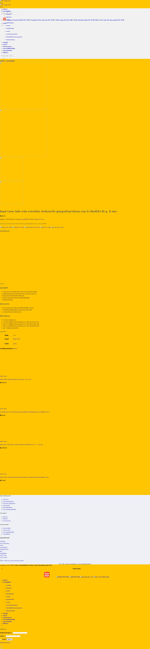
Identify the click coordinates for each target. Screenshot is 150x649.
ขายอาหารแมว (6, 530)
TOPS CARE (3, 557)
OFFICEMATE (3, 547)
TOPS (1, 545)
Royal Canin (38, 219)
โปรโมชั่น (5, 43)
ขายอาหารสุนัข (6, 528)
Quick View (3, 376)
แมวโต (15, 344)
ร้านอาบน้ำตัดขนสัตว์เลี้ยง (9, 509)
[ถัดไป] (2, 648)
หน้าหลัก (2, 61)
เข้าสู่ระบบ (9, 639)
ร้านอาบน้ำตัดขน (7, 50)
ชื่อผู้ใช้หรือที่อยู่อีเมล (6, 633)
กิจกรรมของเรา (7, 47)
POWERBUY (3, 553)
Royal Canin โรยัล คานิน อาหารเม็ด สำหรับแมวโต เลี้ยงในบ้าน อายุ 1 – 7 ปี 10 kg (21, 445)
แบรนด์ (5, 44)
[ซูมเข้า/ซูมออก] (2, 646)
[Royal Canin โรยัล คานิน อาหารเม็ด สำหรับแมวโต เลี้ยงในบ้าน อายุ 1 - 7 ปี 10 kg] (23, 439)
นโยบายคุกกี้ (6, 505)
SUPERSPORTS (4, 549)
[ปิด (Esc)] (0, 646)
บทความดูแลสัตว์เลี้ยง (8, 532)
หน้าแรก (5, 9)
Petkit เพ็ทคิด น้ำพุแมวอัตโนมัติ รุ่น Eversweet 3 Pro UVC (15, 379)
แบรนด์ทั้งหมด (6, 534)
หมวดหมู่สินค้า (7, 11)
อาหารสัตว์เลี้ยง (10, 61)
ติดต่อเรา (5, 517)
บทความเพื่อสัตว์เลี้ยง (9, 48)
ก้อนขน (15, 349)
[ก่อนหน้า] (0, 648)
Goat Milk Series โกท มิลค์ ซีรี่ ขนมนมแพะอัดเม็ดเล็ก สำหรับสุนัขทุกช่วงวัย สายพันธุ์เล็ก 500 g (24, 412)
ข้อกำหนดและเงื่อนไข (8, 502)
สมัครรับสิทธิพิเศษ (7, 507)
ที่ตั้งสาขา (5, 53)
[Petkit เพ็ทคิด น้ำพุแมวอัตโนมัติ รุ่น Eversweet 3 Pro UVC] (23, 374)
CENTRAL (2, 541)
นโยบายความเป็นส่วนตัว (9, 503)
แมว (43, 219)
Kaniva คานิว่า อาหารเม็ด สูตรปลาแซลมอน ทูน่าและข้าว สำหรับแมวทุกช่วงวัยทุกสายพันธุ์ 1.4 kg (24, 477)
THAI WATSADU (4, 543)
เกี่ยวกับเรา (6, 499)
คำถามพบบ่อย (7, 521)
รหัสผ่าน (2, 636)
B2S (1, 551)
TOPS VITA (3, 555)
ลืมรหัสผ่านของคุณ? (5, 643)
